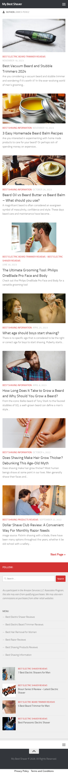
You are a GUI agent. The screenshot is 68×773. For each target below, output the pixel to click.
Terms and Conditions (42, 771)
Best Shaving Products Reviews (20, 519)
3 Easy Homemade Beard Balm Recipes (32, 133)
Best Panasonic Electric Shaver (34, 722)
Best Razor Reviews (15, 639)
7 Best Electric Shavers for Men (34, 672)
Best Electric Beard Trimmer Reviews (24, 56)
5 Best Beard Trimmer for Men (34, 705)
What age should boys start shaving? (30, 333)
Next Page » (58, 554)
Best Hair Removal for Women (21, 632)
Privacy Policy (21, 771)
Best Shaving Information (17, 128)
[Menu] (64, 4)
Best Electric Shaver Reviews (20, 616)
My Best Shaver (12, 4)
